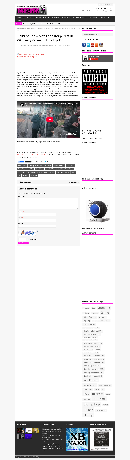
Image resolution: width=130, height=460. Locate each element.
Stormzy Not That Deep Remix (36, 172)
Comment (21, 196)
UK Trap (88, 415)
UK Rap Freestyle (101, 410)
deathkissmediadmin (45, 45)
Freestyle (95, 313)
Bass (93, 308)
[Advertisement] (95, 114)
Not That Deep (51, 169)
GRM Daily (102, 317)
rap (90, 389)
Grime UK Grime (59, 166)
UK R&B (105, 405)
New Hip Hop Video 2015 (93, 373)
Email (20, 218)
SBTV (97, 389)
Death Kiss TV (108, 5)
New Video (39, 169)
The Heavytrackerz (63, 172)
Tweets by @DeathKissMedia (92, 138)
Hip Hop (86, 320)
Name (20, 212)
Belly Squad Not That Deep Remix (40, 166)
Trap (73, 172)
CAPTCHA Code (32, 239)
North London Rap (105, 386)
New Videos (57, 45)
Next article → (73, 182)
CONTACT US (104, 17)
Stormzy (21, 172)
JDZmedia (96, 321)
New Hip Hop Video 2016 (92, 376)
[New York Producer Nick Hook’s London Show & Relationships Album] (35, 432)
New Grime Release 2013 (91, 328)
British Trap (104, 307)
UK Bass (25, 175)
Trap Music (97, 393)
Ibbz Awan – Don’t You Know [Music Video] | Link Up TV (52, 448)
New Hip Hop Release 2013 (90, 352)
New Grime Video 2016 (91, 350)
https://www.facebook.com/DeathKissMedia (33, 155)
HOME (101, 5)
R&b (85, 389)
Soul (103, 389)
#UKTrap (86, 308)
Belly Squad (22, 166)
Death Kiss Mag (27, 28)
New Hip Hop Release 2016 (93, 362)
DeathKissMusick (79, 17)
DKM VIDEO (66, 17)
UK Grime (99, 399)
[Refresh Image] (38, 231)
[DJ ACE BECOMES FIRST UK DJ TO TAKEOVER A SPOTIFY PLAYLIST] (28, 438)
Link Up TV (70, 166)
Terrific (51, 172)
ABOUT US (20, 17)
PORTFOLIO (93, 17)
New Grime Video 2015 (91, 347)
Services (30, 17)
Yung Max (34, 175)
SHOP (19, 21)
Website (21, 224)
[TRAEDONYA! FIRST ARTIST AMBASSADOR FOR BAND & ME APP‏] (20, 438)
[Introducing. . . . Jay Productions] (20, 432)
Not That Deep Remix (65, 169)
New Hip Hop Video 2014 (93, 369)
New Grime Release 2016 (90, 337)
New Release (90, 380)
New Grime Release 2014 (92, 331)
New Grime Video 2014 (25, 169)
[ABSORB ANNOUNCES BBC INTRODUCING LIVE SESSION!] (28, 432)
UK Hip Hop (91, 404)
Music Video (89, 324)
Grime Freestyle (89, 317)
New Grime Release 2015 (91, 334)
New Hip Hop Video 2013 (91, 366)
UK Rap (88, 410)
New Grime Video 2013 (90, 340)
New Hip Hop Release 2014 (93, 356)
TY (19, 175)
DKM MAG (55, 17)
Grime (105, 312)
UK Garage (86, 399)
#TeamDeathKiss (42, 17)
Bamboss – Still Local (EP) (54, 429)
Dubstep (86, 313)
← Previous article (25, 182)
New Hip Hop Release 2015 (93, 359)
